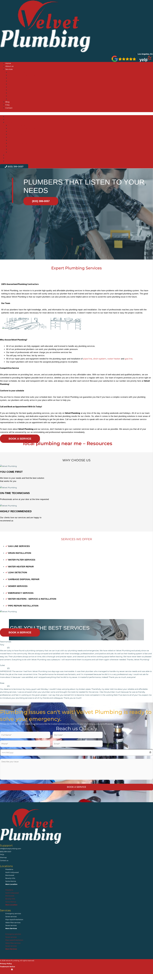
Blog (7, 102)
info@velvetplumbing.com (10, 849)
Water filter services (12, 922)
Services (9, 69)
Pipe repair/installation (14, 919)
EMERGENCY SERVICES (19, 72)
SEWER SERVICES (16, 99)
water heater (113, 358)
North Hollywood (12, 872)
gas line (128, 358)
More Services (11, 928)
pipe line (87, 358)
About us (9, 66)
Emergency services (13, 913)
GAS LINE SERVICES (17, 81)
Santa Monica (10, 881)
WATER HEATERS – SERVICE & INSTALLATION (28, 75)
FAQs (2, 854)
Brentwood (9, 875)
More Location (11, 884)
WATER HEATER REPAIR (19, 93)
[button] (76, 113)
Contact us (4, 860)
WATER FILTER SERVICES (19, 90)
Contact (8, 108)
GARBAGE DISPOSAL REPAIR (21, 96)
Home (8, 63)
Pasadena (9, 869)
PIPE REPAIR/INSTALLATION (21, 78)
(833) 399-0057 (5, 852)
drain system (99, 358)
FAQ (7, 105)
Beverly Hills (10, 878)
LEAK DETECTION (16, 87)
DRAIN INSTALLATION (18, 84)
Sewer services (11, 916)
